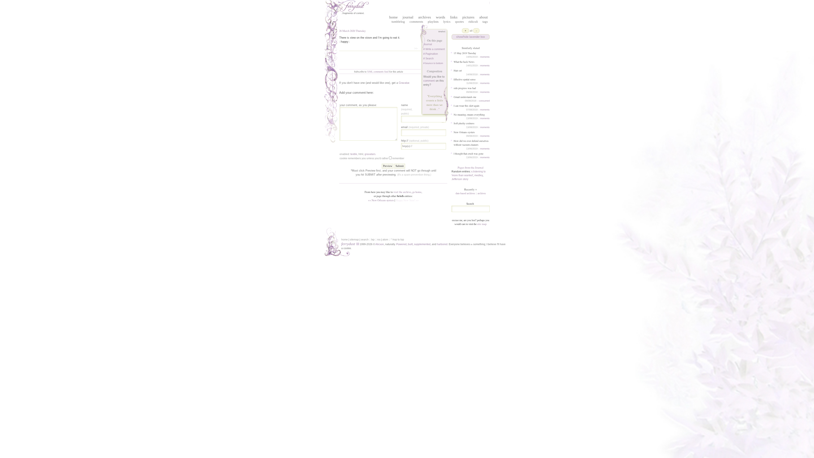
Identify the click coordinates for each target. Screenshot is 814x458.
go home (416, 192)
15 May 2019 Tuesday (465, 53)
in (472, 244)
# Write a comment (434, 49)
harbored (442, 244)
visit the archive (402, 192)
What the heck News (464, 61)
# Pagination (430, 53)
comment (429, 80)
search (365, 239)
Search (470, 203)
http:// (414, 140)
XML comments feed (378, 71)
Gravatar (404, 82)
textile (353, 154)
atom (385, 239)
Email (415, 127)
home (393, 17)
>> (416, 48)
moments (485, 57)
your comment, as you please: (358, 105)
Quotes (459, 21)
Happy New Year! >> (407, 200)
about (483, 17)
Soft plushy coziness (464, 123)
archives (424, 17)
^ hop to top (397, 239)
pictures (468, 17)
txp (373, 239)
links (453, 17)
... (437, 109)
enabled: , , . (358, 154)
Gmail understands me (465, 97)
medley (478, 175)
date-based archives (465, 193)
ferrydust (348, 244)
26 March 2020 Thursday (352, 31)
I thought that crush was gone (468, 153)
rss (379, 239)
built (410, 244)
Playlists (433, 21)
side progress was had (465, 88)
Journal (427, 44)
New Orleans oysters (464, 132)
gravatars (370, 154)
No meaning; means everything (469, 114)
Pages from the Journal (471, 167)
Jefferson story (460, 179)
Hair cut (458, 70)
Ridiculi (473, 21)
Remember (398, 158)
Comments (416, 21)
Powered (401, 244)
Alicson (379, 244)
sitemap (354, 239)
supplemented (422, 244)
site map (482, 224)
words (440, 17)
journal (408, 17)
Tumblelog (398, 21)
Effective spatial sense (464, 79)
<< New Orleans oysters (381, 200)
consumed (484, 100)
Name (406, 109)
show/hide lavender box (470, 36)
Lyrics (446, 21)
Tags (485, 21)
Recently (470, 189)
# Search (428, 58)
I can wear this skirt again (466, 105)
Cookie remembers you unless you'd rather (372, 158)
